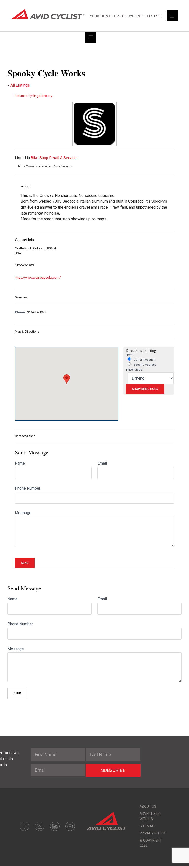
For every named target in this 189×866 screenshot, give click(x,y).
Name (20, 463)
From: (129, 354)
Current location (144, 359)
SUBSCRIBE (113, 770)
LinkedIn (55, 826)
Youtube (70, 826)
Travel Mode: (134, 369)
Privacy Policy (153, 833)
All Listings (20, 85)
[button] (67, 379)
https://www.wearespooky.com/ (38, 277)
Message (23, 513)
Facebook (24, 826)
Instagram (39, 826)
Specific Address (144, 364)
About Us (148, 806)
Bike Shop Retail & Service (54, 158)
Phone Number (27, 488)
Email (102, 463)
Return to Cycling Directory (33, 96)
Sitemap (147, 826)
